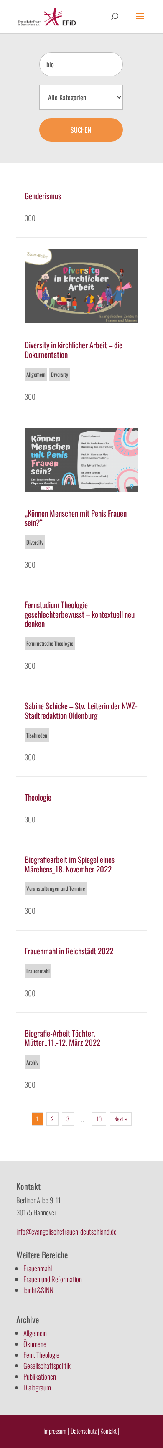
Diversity (59, 374)
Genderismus (43, 195)
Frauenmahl (38, 970)
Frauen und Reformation (52, 1279)
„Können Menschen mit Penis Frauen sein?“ (76, 517)
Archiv (32, 1062)
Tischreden (36, 735)
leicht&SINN (38, 1290)
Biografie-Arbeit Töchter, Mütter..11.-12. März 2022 (62, 1037)
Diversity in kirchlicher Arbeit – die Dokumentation (73, 349)
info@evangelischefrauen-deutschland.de (66, 1231)
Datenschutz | (85, 1430)
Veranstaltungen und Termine (55, 888)
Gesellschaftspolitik (47, 1365)
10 (99, 1118)
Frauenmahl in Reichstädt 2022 (69, 950)
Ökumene (34, 1344)
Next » (120, 1118)
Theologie (38, 797)
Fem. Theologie (41, 1354)
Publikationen (39, 1376)
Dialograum (37, 1387)
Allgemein (36, 374)
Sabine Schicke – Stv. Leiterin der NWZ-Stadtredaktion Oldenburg (81, 710)
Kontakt (109, 1430)
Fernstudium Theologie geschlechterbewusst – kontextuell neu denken (80, 613)
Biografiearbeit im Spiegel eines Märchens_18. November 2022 (70, 864)
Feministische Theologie (49, 643)
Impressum (54, 1430)
